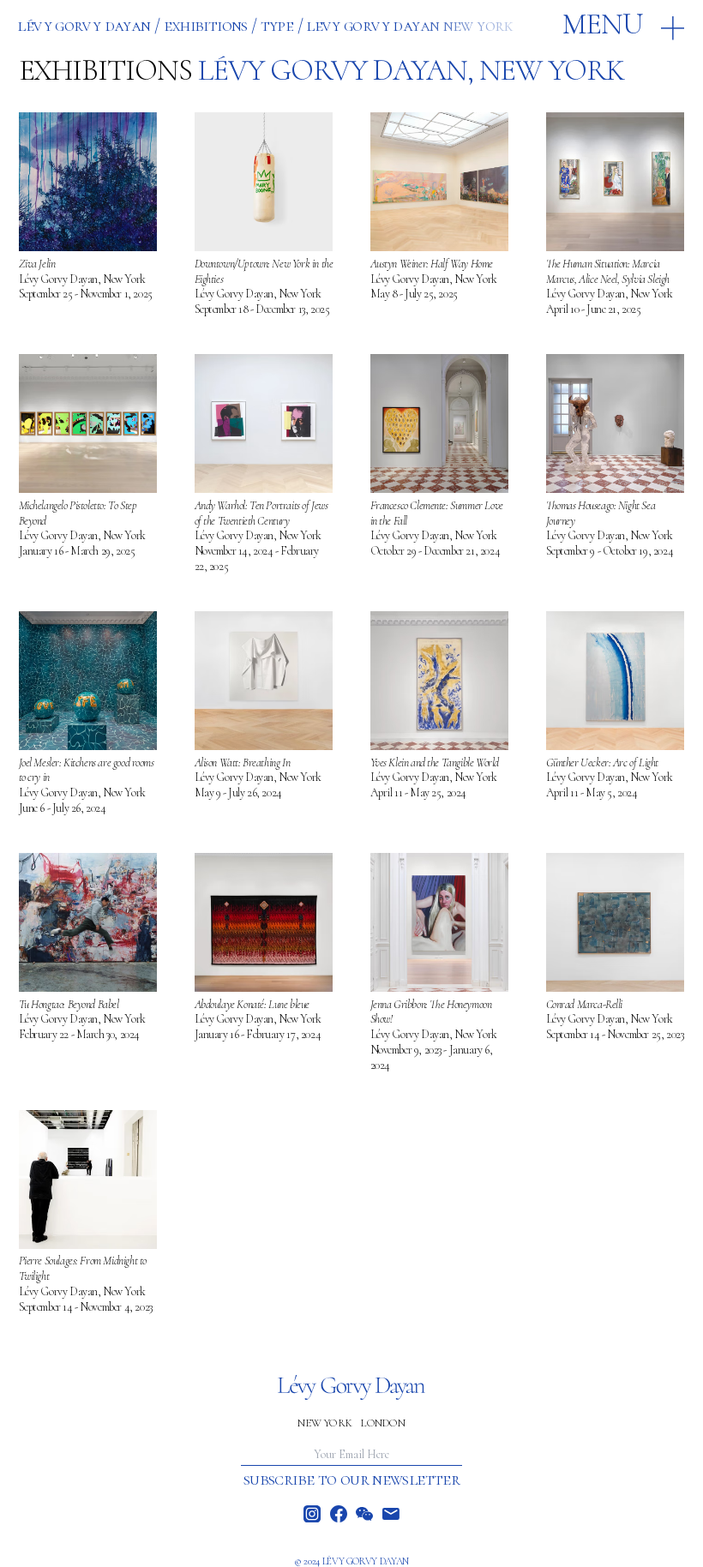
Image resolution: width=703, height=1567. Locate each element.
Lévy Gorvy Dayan (83, 25)
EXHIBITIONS (206, 25)
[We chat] (364, 1513)
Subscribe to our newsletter (351, 1480)
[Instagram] (312, 1513)
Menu (602, 24)
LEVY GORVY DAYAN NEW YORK (410, 25)
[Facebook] (338, 1513)
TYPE (277, 25)
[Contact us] (391, 1513)
